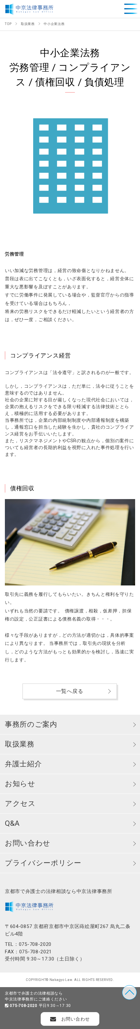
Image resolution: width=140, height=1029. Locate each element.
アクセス (20, 803)
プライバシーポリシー (43, 863)
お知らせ (20, 784)
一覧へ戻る (69, 691)
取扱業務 (20, 744)
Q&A (12, 823)
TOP (129, 992)
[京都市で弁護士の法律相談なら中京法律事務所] (29, 9)
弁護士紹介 (23, 764)
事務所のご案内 (31, 724)
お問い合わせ (27, 843)
